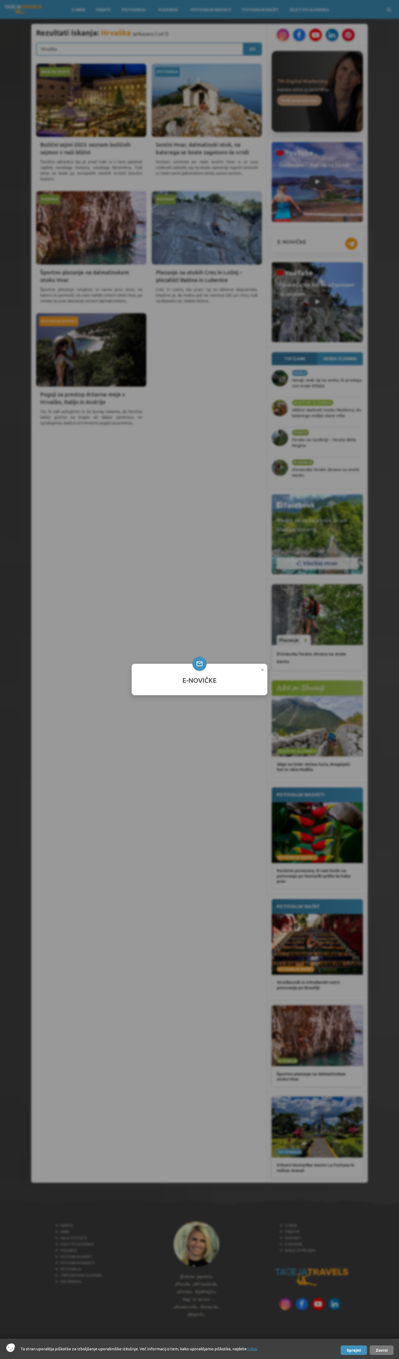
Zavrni (382, 1350)
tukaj (252, 1349)
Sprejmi (354, 1350)
